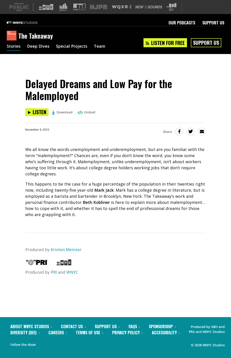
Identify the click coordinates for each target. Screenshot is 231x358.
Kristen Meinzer (66, 249)
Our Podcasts (182, 23)
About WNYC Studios (29, 326)
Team (99, 47)
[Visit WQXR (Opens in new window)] (121, 7)
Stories (14, 47)
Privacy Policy (126, 332)
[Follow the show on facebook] (42, 343)
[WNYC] (64, 263)
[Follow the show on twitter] (51, 343)
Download (64, 112)
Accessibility (164, 332)
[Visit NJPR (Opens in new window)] (98, 7)
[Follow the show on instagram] (60, 343)
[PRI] (37, 263)
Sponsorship (161, 326)
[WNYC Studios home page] (28, 23)
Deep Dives (38, 47)
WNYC (72, 272)
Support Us (213, 23)
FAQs (133, 326)
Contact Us (72, 326)
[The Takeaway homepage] (12, 36)
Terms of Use (88, 332)
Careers (56, 332)
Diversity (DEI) (23, 332)
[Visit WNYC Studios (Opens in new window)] (79, 7)
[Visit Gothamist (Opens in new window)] (63, 7)
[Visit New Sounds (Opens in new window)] (148, 7)
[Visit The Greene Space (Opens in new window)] (171, 7)
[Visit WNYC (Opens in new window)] (46, 7)
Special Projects (71, 47)
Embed (89, 112)
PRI (54, 272)
